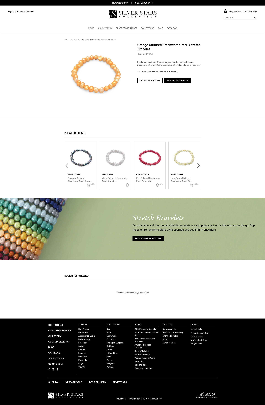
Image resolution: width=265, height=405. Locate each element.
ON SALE (195, 325)
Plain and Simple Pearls (145, 358)
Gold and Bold (140, 365)
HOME (91, 28)
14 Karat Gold (112, 353)
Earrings (82, 353)
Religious (110, 363)
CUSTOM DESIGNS (58, 341)
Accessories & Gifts (86, 336)
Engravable (111, 336)
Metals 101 (139, 361)
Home (66, 40)
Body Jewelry (84, 339)
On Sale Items (197, 336)
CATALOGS (172, 28)
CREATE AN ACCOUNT (150, 81)
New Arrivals (83, 329)
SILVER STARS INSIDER (126, 28)
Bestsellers (83, 332)
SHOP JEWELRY (105, 28)
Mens (109, 356)
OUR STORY (54, 336)
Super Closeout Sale (199, 333)
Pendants (82, 360)
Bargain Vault (196, 343)
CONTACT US (55, 325)
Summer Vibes (169, 343)
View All (81, 367)
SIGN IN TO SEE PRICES (177, 81)
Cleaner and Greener (144, 368)
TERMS (146, 399)
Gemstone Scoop (142, 354)
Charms (81, 350)
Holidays (110, 346)
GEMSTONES (120, 382)
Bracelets (82, 343)
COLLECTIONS (147, 28)
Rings (80, 363)
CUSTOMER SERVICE (59, 330)
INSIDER (138, 325)
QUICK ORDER (55, 364)
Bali (108, 329)
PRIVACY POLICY (133, 399)
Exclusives (111, 339)
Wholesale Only (120, 2)
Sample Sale (196, 329)
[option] (96, 75)
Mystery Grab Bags (199, 340)
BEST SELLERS (97, 382)
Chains (81, 346)
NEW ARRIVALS (74, 382)
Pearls (109, 360)
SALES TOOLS (56, 358)
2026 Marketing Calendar (146, 329)
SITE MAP (120, 399)
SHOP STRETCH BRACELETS (148, 239)
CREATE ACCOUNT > (143, 3)
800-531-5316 (157, 399)
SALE (160, 28)
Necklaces (82, 356)
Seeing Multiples (142, 351)
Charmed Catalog (170, 336)
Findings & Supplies (115, 343)
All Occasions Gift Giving (173, 332)
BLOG (51, 347)
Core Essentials (169, 329)
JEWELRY (82, 325)
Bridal (109, 332)
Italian (109, 350)
